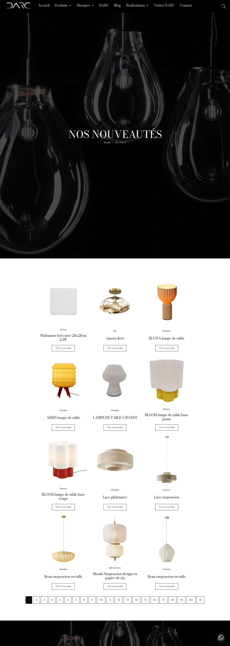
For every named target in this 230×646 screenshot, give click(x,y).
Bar (115, 331)
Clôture (63, 330)
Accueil (107, 143)
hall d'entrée (115, 568)
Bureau (166, 409)
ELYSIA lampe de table (166, 338)
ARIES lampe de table (63, 417)
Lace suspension (166, 497)
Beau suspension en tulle (63, 576)
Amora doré (115, 338)
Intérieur (167, 490)
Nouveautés (120, 143)
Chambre (166, 331)
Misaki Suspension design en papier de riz (115, 575)
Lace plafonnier (115, 497)
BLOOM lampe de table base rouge (63, 496)
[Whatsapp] (221, 637)
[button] (63, 5)
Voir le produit (63, 348)
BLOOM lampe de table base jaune (166, 417)
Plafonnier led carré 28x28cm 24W (63, 337)
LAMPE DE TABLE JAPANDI (115, 417)
